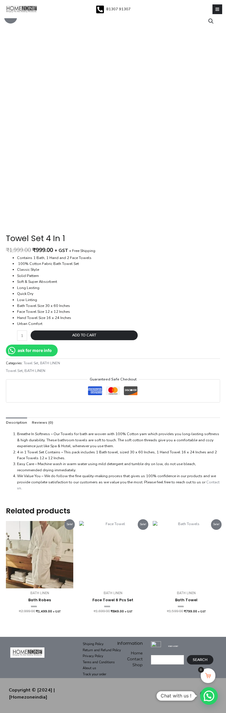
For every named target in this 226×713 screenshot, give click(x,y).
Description (16, 422)
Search (200, 659)
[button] (209, 696)
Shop (137, 665)
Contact (135, 659)
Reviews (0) (42, 422)
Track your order (94, 674)
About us (89, 668)
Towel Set (31, 363)
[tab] (16, 422)
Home (137, 653)
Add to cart (84, 335)
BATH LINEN (50, 363)
